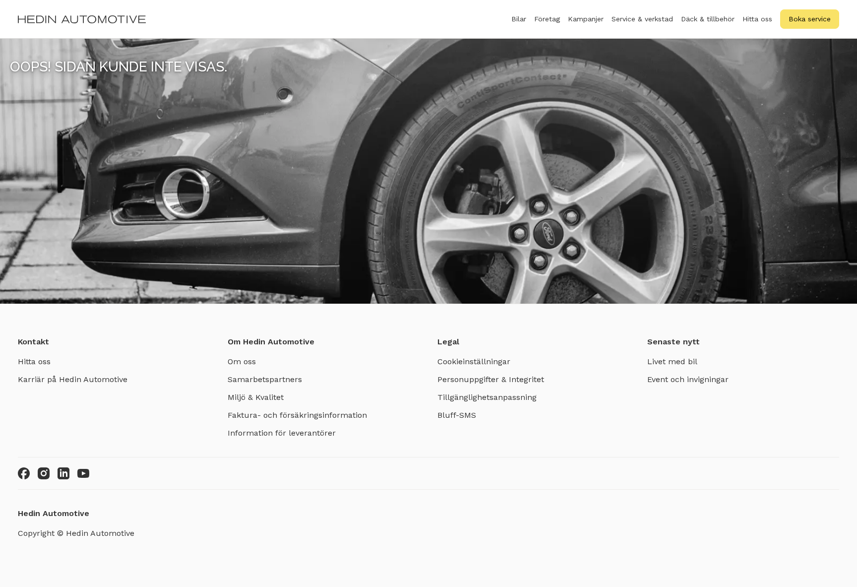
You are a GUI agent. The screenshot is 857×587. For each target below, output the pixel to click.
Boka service (810, 19)
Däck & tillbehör (708, 19)
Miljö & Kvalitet (256, 397)
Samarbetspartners (265, 379)
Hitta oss (757, 19)
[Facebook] (24, 473)
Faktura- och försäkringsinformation (297, 415)
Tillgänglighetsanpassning (487, 397)
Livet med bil (672, 361)
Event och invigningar (688, 379)
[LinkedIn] (63, 473)
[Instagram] (44, 473)
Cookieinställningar (473, 361)
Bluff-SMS (456, 415)
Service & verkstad (642, 19)
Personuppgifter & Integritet (490, 379)
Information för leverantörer (282, 433)
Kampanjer (586, 19)
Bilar (518, 19)
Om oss (242, 361)
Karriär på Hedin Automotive (72, 379)
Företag (547, 19)
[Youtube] (83, 473)
